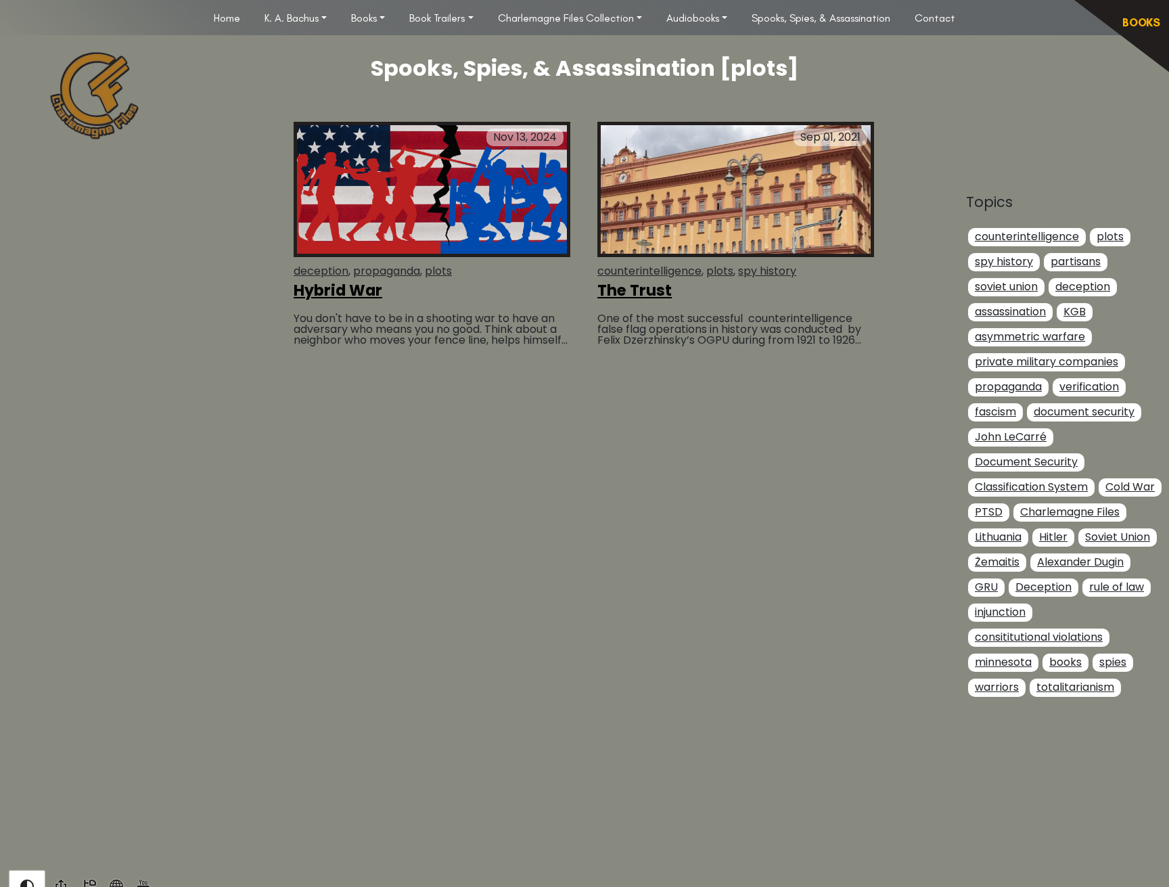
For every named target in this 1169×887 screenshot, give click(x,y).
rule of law (1116, 587)
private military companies (1046, 362)
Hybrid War (338, 290)
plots (438, 271)
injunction (1000, 612)
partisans (1076, 262)
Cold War (1130, 487)
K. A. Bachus (292, 18)
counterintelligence (649, 271)
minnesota (1003, 662)
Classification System (1031, 487)
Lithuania (998, 537)
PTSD (989, 512)
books (1065, 662)
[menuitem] (227, 17)
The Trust (634, 290)
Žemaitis (997, 562)
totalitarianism (1075, 687)
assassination (1010, 312)
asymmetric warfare (1030, 337)
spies (1112, 662)
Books (364, 18)
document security (1084, 412)
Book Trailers (437, 18)
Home (227, 18)
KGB (1074, 312)
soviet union (1006, 287)
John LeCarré (1011, 437)
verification (1089, 387)
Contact (935, 18)
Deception (1043, 587)
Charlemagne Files (1070, 512)
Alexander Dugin (1080, 562)
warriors (997, 687)
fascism (995, 412)
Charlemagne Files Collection (566, 18)
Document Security (1026, 462)
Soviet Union (1117, 537)
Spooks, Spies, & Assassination (821, 18)
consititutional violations (1039, 637)
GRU (986, 587)
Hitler (1053, 537)
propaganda (386, 271)
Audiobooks (692, 18)
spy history (767, 271)
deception (321, 271)
